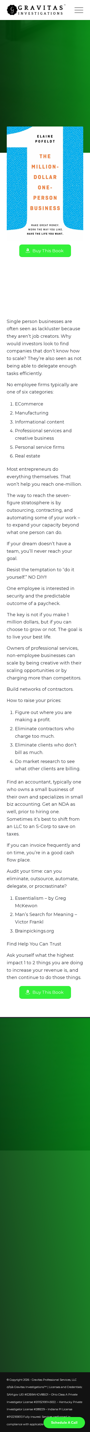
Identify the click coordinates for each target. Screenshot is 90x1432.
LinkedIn (31, 1330)
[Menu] (76, 10)
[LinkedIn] (11, 1330)
